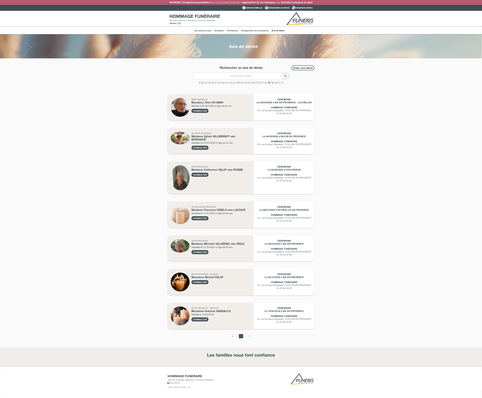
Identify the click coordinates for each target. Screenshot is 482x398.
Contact (170, 387)
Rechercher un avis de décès (241, 67)
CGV (189, 387)
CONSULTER (200, 110)
